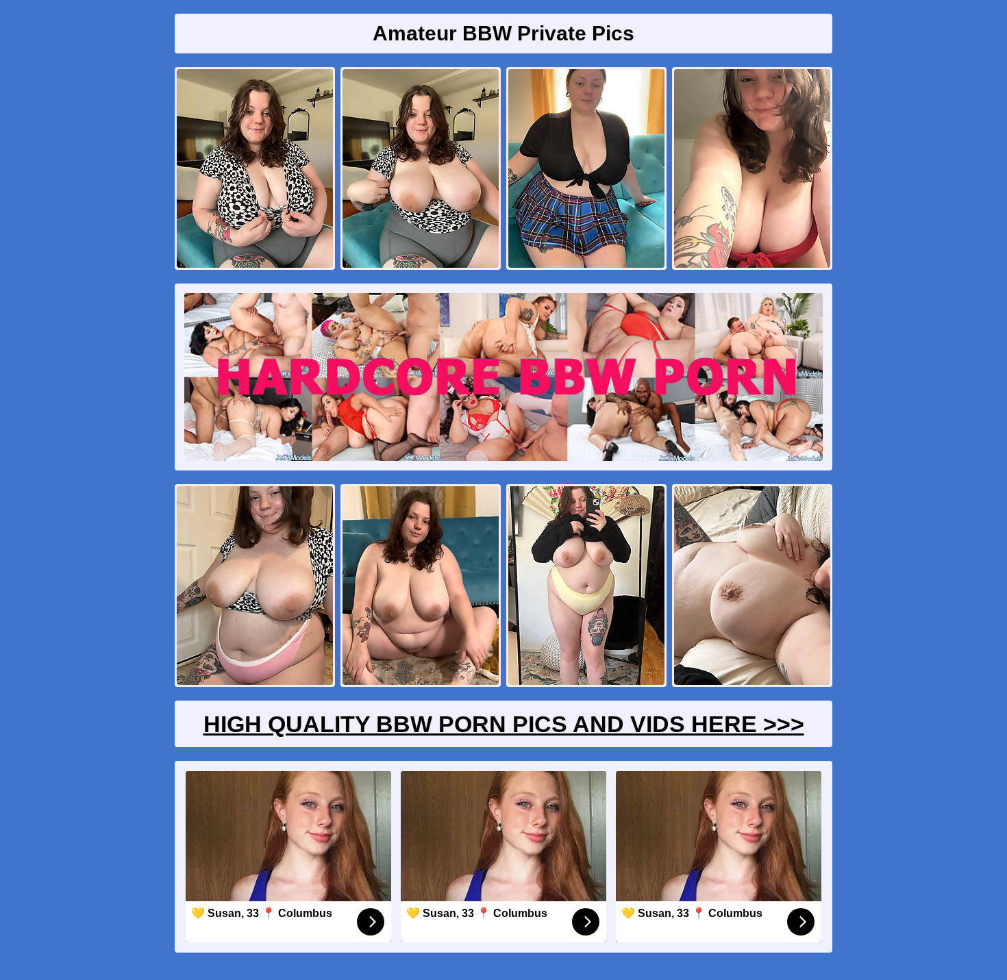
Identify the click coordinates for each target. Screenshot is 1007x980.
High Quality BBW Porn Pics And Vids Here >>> (503, 724)
